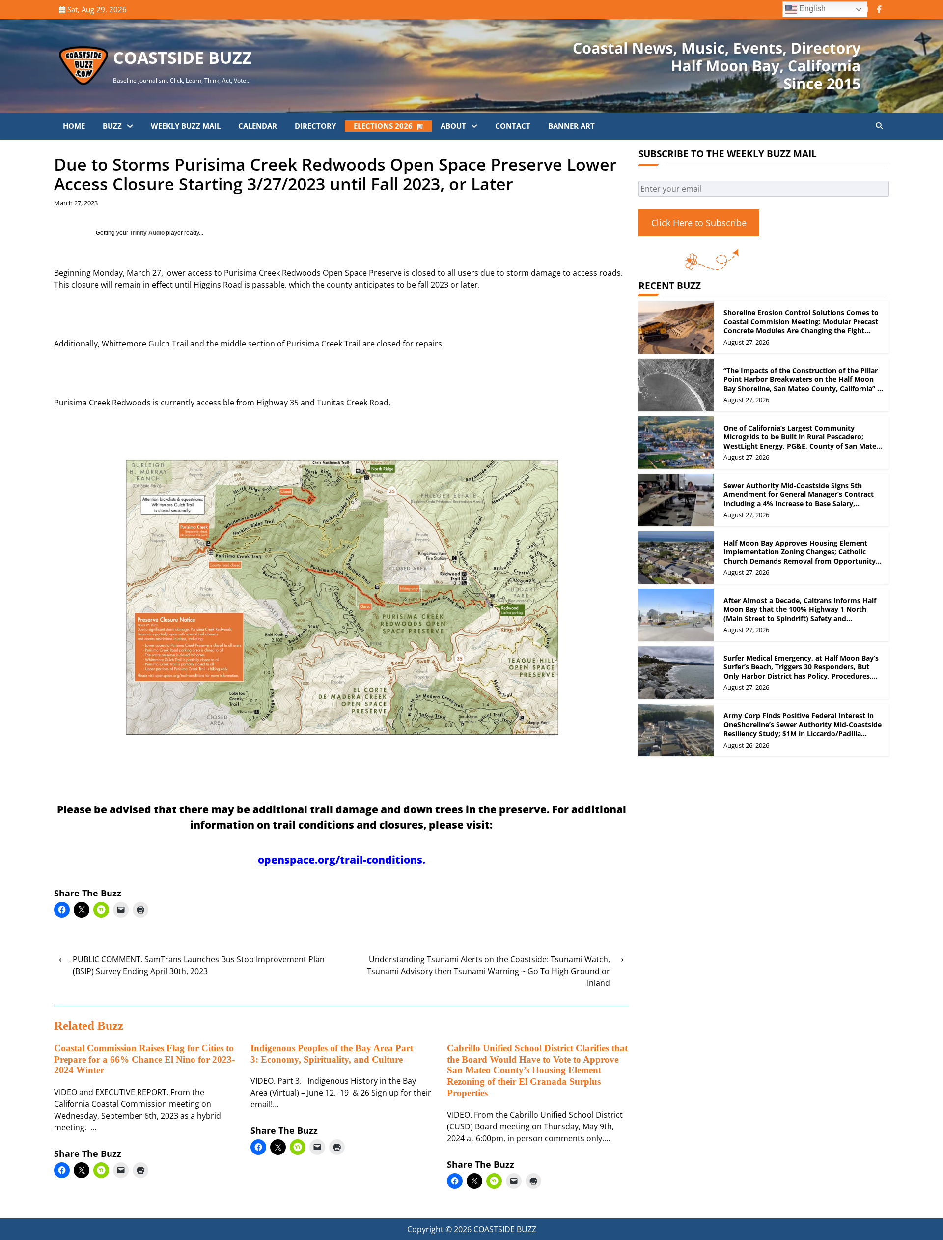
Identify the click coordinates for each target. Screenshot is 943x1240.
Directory (315, 126)
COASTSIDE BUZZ (182, 57)
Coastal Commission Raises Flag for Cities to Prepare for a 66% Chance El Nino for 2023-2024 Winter (144, 1059)
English (811, 8)
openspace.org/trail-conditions (340, 859)
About (453, 126)
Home (74, 126)
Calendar (257, 126)
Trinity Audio (147, 233)
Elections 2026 (383, 126)
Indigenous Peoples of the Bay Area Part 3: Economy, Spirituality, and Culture (331, 1054)
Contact (512, 126)
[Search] (879, 125)
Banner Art (571, 126)
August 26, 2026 (746, 745)
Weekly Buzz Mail (186, 126)
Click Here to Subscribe (699, 223)
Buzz (112, 126)
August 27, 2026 (746, 342)
